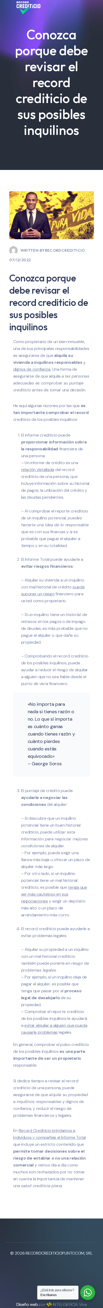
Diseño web (27, 1304)
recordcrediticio (65, 250)
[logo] (28, 7)
